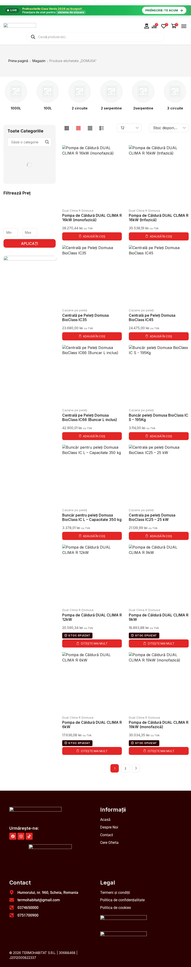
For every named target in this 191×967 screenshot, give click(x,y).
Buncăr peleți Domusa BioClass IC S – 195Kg (158, 417)
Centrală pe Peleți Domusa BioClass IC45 (152, 317)
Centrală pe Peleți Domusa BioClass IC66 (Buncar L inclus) (89, 417)
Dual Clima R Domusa (77, 210)
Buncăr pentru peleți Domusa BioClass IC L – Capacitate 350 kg (92, 517)
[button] (146, 26)
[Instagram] (20, 836)
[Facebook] (12, 836)
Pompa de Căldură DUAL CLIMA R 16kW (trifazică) (158, 217)
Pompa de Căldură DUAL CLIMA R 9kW (158, 617)
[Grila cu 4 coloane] (78, 128)
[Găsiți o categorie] (47, 142)
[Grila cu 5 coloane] (90, 128)
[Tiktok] (29, 836)
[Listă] (101, 128)
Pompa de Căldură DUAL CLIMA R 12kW (92, 617)
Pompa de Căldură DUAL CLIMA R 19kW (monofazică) (158, 724)
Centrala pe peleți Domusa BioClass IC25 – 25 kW (152, 517)
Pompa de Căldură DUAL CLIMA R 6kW (92, 724)
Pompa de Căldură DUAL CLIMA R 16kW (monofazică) (92, 217)
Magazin (38, 61)
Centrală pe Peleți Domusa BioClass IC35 (85, 317)
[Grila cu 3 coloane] (66, 128)
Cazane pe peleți (74, 310)
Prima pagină (18, 61)
